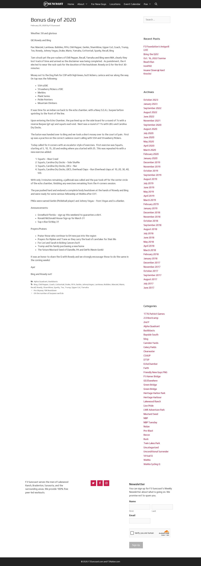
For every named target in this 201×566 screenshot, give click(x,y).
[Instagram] (106, 483)
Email (132, 515)
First (131, 511)
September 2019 (152, 175)
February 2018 (151, 254)
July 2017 (148, 283)
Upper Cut (76, 287)
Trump (68, 287)
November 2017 (152, 266)
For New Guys (98, 4)
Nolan (147, 426)
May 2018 (149, 241)
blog (146, 338)
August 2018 (150, 229)
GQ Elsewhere (151, 380)
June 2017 (149, 287)
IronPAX (148, 66)
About (80, 4)
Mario (121, 284)
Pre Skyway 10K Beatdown (45, 290)
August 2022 (150, 112)
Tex (62, 287)
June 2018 (149, 237)
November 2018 (152, 216)
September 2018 (152, 225)
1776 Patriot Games (154, 313)
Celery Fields (150, 347)
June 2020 (149, 137)
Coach (52, 284)
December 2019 (152, 162)
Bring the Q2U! (151, 54)
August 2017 (150, 279)
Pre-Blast (148, 430)
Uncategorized (151, 447)
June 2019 (149, 187)
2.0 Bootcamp (151, 318)
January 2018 (150, 258)
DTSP (146, 359)
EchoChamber (151, 364)
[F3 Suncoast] (54, 4)
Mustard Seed (151, 414)
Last (154, 511)
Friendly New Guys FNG (155, 372)
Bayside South (151, 334)
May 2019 (149, 191)
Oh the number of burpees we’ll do (49, 293)
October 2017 (151, 271)
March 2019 (150, 200)
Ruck (146, 439)
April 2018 (149, 246)
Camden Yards (151, 343)
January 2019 (150, 208)
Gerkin (78, 284)
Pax (146, 4)
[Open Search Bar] (156, 4)
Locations (115, 4)
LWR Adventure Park (154, 409)
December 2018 (152, 212)
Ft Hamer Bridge (152, 376)
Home (71, 4)
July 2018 (148, 233)
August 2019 (150, 179)
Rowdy (39, 287)
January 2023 (150, 104)
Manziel (115, 284)
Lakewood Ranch (152, 401)
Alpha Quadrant (40, 281)
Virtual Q (148, 455)
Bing (35, 284)
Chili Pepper (43, 284)
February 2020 (151, 154)
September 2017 (152, 275)
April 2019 (149, 195)
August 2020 (150, 129)
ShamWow (48, 287)
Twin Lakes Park (152, 443)
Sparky (57, 287)
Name (132, 501)
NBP (146, 418)
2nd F (146, 322)
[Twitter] (93, 483)
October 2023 (151, 99)
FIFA (73, 284)
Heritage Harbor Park (154, 393)
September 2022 (152, 108)
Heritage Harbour (152, 397)
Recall (33, 287)
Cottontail (60, 284)
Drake (67, 284)
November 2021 (152, 120)
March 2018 (150, 250)
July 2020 (148, 133)
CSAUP (147, 355)
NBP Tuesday (150, 422)
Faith (146, 368)
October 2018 (151, 220)
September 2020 (152, 124)
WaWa (147, 460)
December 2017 (152, 262)
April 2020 (149, 145)
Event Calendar (132, 4)
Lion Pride (149, 405)
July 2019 (148, 183)
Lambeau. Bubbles (103, 284)
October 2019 (151, 170)
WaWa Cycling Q (152, 464)
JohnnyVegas (88, 284)
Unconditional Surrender (156, 451)
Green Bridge (150, 384)
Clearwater (149, 351)
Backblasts (53, 281)
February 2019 (151, 204)
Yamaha (85, 287)
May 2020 (149, 141)
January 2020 (150, 158)
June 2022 (149, 116)
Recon (147, 434)
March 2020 (150, 150)
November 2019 (152, 166)
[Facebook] (100, 483)
